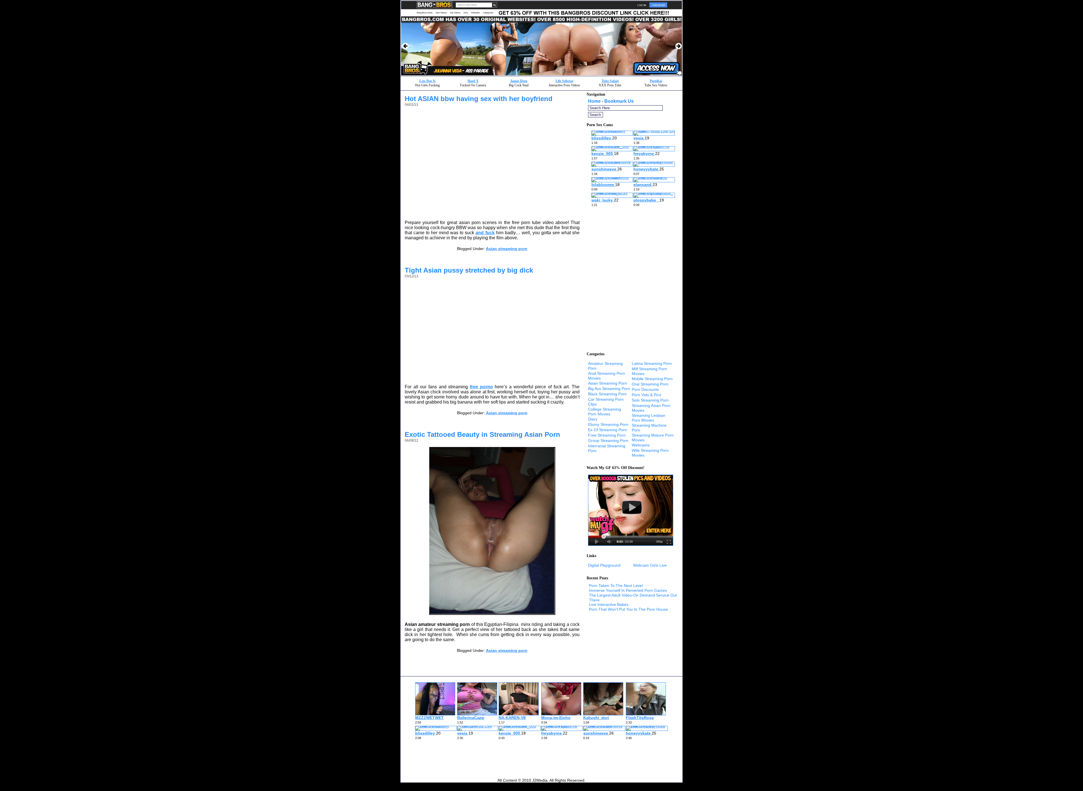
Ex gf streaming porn (607, 430)
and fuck (485, 232)
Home (594, 101)
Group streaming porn (608, 440)
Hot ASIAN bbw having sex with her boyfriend (478, 98)
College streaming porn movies (604, 411)
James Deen (518, 81)
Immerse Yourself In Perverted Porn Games (628, 590)
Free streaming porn (607, 435)
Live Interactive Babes (608, 604)
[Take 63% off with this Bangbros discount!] (541, 74)
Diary (592, 419)
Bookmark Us (619, 101)
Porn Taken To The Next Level (616, 585)
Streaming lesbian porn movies (648, 417)
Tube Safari (610, 81)
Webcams (641, 445)
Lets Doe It (427, 81)
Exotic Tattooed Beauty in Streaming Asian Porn (482, 434)
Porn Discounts (645, 389)
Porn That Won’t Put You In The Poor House (628, 609)
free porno (481, 386)
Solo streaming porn (650, 400)
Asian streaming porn (506, 248)
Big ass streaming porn (609, 388)
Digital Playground (604, 565)
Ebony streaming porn (608, 424)
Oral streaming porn (650, 384)
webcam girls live (650, 565)
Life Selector (564, 81)
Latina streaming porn (652, 363)
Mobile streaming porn (652, 378)
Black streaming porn (607, 394)
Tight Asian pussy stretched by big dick (469, 270)
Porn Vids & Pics (646, 395)
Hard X (473, 81)
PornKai (656, 81)
